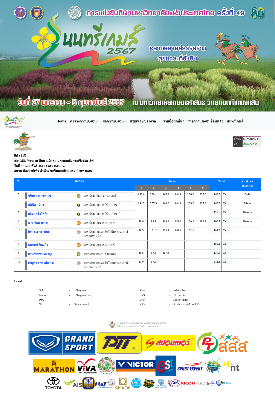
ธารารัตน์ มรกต (38, 222)
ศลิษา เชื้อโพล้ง (38, 213)
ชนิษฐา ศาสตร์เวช (39, 195)
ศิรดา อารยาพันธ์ (39, 231)
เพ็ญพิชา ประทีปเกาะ (41, 263)
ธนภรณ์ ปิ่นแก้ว (38, 244)
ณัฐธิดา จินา (36, 204)
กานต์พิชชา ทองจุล (40, 254)
